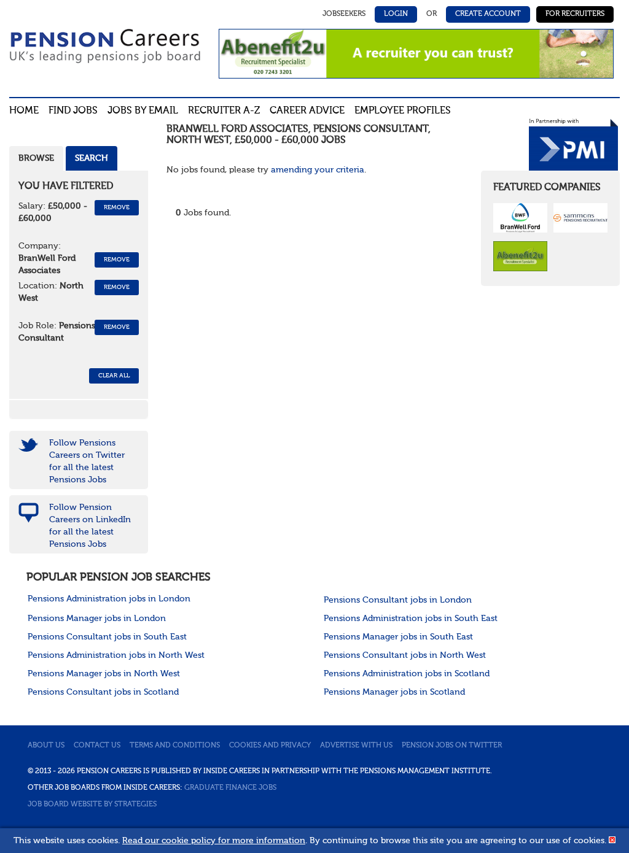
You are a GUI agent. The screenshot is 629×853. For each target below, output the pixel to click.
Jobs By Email (142, 111)
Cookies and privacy (270, 745)
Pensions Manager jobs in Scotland (394, 692)
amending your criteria (317, 170)
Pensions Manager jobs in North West (104, 674)
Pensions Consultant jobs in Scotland (103, 692)
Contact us (97, 745)
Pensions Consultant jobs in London (398, 600)
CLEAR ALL (114, 375)
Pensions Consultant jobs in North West (405, 655)
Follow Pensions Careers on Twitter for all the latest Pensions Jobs (87, 461)
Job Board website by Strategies (92, 804)
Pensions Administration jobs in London (109, 599)
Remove (117, 207)
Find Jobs (73, 111)
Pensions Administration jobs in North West (116, 655)
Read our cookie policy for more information (213, 840)
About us (46, 745)
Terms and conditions (175, 745)
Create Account (488, 14)
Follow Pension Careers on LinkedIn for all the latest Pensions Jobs (90, 526)
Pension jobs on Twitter (452, 745)
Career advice (307, 111)
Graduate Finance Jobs (230, 788)
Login (396, 14)
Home (24, 111)
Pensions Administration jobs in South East (411, 618)
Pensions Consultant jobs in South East (107, 637)
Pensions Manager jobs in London (97, 618)
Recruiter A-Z (224, 111)
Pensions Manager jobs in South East (398, 637)
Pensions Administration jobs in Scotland (407, 674)
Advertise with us (356, 745)
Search (91, 158)
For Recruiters (574, 14)
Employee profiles (402, 111)
